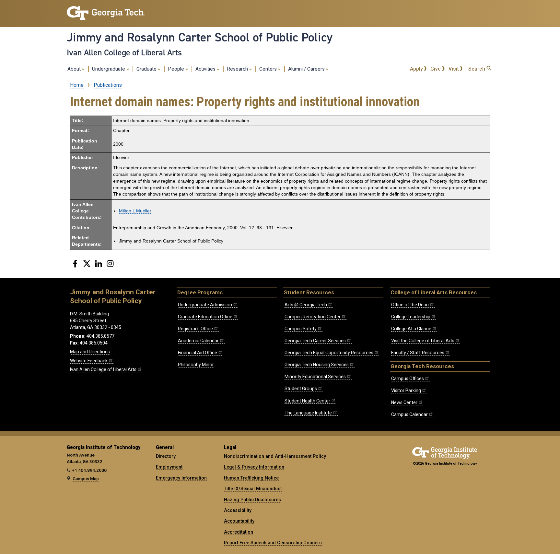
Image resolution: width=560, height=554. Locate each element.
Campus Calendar (409, 414)
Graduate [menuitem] (147, 69)
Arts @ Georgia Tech (306, 304)
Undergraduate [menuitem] (109, 69)
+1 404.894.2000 (89, 470)
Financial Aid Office (197, 352)
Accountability (239, 521)
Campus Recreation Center (313, 316)
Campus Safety (301, 328)
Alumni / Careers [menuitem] (307, 69)
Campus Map (86, 478)
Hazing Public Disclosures (252, 499)
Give (436, 69)
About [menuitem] (74, 69)
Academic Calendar (198, 340)
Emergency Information (181, 478)
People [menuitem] (176, 69)
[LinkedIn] (98, 266)
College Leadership (410, 316)
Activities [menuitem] (206, 69)
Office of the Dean (410, 304)
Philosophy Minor (196, 364)
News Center (404, 402)
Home (77, 85)
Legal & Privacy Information (254, 466)
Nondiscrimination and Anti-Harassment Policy (275, 456)
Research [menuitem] (238, 69)
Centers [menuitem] (268, 69)
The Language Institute (308, 412)
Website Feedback (89, 360)
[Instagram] (110, 266)
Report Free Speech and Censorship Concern (273, 542)
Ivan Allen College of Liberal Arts (124, 52)
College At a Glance (411, 328)
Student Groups (301, 388)
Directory (166, 456)
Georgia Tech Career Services (315, 340)
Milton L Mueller (135, 211)
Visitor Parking (406, 390)
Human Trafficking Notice (251, 478)
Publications (108, 85)
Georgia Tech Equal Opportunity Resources (329, 352)
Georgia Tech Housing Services (317, 364)
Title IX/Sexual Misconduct (253, 488)
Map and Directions (90, 351)
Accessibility (237, 510)
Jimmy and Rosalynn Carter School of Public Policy (199, 37)
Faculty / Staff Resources (417, 352)
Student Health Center (307, 400)
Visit (454, 69)
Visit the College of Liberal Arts (422, 340)
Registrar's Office (195, 328)
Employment (169, 466)
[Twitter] (87, 266)
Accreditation (238, 532)
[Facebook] (75, 266)
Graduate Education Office (205, 316)
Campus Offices (407, 378)
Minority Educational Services (315, 376)
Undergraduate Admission (205, 304)
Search (477, 69)
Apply (417, 69)
